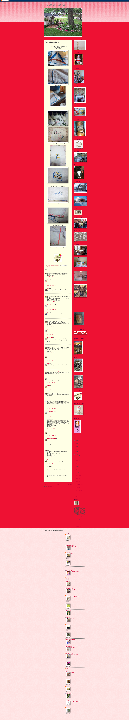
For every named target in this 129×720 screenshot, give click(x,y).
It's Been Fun (72, 694)
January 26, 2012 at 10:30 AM (51, 285)
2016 (76, 448)
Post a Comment (48, 479)
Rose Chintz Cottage (69, 560)
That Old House (68, 610)
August (77, 461)
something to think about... (74, 535)
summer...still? (73, 618)
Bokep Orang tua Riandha (69, 578)
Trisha (48, 279)
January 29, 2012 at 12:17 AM (51, 471)
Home (58, 484)
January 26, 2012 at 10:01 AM (51, 276)
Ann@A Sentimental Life (79, 506)
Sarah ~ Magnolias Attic (51, 304)
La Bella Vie (68, 660)
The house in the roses (69, 671)
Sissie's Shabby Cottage (69, 595)
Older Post (70, 484)
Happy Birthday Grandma (79, 479)
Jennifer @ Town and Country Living (53, 371)
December (77, 455)
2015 (76, 449)
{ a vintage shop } (73, 679)
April (77, 468)
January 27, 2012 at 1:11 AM (51, 382)
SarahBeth (49, 295)
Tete (48, 320)
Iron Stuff (72, 708)
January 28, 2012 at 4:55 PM (51, 463)
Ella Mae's (67, 707)
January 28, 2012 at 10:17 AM (51, 416)
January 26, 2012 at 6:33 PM (51, 360)
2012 (76, 454)
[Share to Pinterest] (66, 265)
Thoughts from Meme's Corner (71, 570)
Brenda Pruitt (49, 431)
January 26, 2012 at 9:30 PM (51, 374)
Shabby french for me (69, 646)
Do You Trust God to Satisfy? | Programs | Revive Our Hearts (76, 687)
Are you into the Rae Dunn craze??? (75, 596)
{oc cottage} (68, 617)
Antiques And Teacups (50, 411)
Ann (48, 312)
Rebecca (48, 385)
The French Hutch (50, 399)
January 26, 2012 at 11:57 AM (51, 309)
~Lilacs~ (72, 582)
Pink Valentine (78, 481)
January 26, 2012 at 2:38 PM (51, 342)
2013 (76, 452)
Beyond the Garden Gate (70, 534)
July (76, 463)
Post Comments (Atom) (51, 486)
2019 (76, 443)
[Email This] (62, 265)
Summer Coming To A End (74, 654)
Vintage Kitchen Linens (79, 476)
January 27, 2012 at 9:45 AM (51, 396)
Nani (48, 288)
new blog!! (67, 669)
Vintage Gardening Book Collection (79, 492)
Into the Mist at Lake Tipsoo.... (75, 603)
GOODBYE (72, 672)
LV (47, 271)
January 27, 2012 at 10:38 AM (51, 408)
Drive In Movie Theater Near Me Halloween (72, 568)
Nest (67, 668)
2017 (76, 446)
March (77, 469)
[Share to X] (64, 265)
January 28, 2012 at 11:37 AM (51, 435)
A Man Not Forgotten (79, 475)
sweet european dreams (69, 624)
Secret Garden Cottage (69, 700)
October (77, 458)
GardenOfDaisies (50, 337)
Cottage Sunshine (69, 686)
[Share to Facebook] (65, 265)
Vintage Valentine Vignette (79, 473)
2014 (76, 451)
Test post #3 (68, 542)
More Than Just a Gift (79, 490)
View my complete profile (77, 526)
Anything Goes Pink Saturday (75, 571)
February (77, 471)
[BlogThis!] (63, 265)
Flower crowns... (73, 647)
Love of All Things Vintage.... (70, 639)
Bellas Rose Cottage (69, 603)
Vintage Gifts (78, 487)
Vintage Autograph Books (79, 484)
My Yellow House (68, 577)
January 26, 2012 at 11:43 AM (51, 301)
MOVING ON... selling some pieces (75, 701)
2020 (76, 442)
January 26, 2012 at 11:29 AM (51, 291)
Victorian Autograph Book (79, 485)
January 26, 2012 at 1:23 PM (51, 326)
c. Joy (48, 355)
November (77, 457)
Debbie (48, 363)
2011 (76, 495)
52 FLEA (67, 632)
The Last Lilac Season (74, 632)
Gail (48, 329)
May (76, 466)
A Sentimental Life (55, 5)
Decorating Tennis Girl (69, 588)
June (76, 464)
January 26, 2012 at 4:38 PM (51, 352)
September (77, 460)
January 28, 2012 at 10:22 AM (51, 428)
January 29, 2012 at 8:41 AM (51, 477)
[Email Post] (60, 265)
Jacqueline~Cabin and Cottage (52, 377)
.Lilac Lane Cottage (69, 693)
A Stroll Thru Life (69, 542)
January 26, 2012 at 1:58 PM (51, 334)
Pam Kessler (49, 459)
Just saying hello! (73, 661)
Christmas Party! (73, 589)
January (77, 472)
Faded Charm (68, 581)
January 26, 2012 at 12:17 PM (51, 316)
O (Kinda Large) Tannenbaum (75, 611)
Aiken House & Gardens (70, 545)
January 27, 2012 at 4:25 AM (51, 389)
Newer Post (46, 484)
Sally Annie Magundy (50, 346)
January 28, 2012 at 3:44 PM (51, 446)
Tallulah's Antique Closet (70, 653)
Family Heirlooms (49, 266)
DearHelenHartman (50, 392)
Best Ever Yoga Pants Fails (74, 640)
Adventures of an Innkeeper (70, 715)
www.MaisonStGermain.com (51, 438)
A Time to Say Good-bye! (74, 560)
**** (67, 567)
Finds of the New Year (79, 488)
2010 (76, 496)
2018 (76, 445)
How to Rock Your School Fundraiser (76, 625)
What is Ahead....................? (79, 482)
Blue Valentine (78, 478)
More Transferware (73, 546)
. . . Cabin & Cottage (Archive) (70, 552)
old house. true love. (69, 678)
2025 (76, 440)
